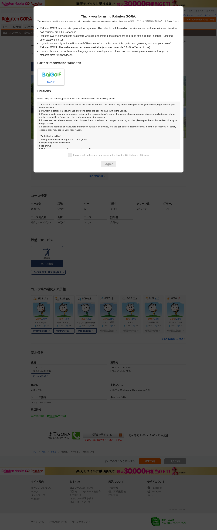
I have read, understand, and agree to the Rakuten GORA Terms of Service (111, 155)
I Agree (108, 164)
